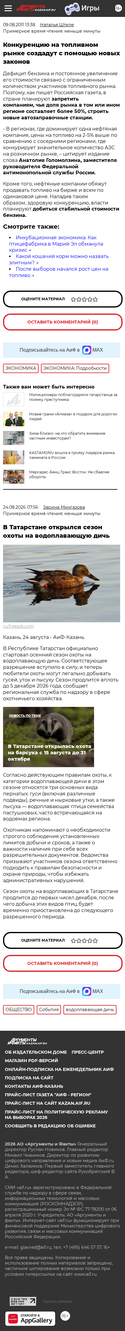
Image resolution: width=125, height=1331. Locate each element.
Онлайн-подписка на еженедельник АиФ (59, 1069)
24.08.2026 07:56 (20, 507)
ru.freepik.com (18, 626)
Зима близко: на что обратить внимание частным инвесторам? (67, 435)
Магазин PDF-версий (31, 1060)
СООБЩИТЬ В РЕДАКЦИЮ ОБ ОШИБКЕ (50, 1126)
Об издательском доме (36, 1052)
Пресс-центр (88, 1052)
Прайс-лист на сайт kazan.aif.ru (47, 1103)
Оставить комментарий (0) (62, 322)
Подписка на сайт (29, 1078)
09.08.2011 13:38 (19, 24)
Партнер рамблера (57, 1301)
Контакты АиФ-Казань (34, 1086)
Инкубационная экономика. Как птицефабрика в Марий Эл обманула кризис (56, 244)
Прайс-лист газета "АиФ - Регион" (48, 1094)
